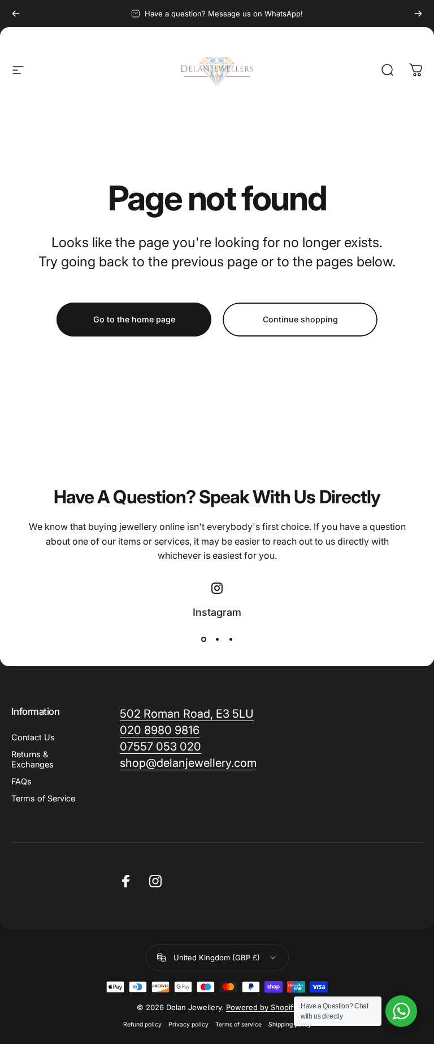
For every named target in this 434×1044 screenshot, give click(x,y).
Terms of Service (43, 798)
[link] (188, 763)
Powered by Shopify (261, 1007)
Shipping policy (289, 1024)
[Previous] (15, 13)
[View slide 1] (203, 639)
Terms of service (238, 1024)
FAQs (21, 781)
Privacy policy (188, 1024)
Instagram (217, 612)
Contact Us (33, 737)
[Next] (418, 13)
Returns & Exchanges (32, 759)
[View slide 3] (230, 639)
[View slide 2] (217, 639)
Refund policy (142, 1024)
